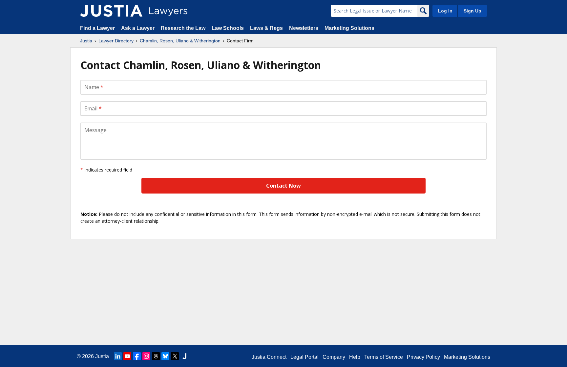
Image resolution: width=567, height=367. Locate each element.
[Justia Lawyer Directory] (111, 11)
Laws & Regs (266, 28)
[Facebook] (137, 356)
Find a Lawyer (97, 28)
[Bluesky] (165, 356)
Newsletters (303, 28)
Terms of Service (383, 357)
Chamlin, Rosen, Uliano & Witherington (180, 40)
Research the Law (183, 28)
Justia (86, 40)
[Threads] (156, 356)
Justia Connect (269, 357)
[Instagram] (146, 356)
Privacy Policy (423, 357)
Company (334, 357)
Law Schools (228, 28)
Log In (445, 10)
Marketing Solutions (349, 28)
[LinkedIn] (118, 356)
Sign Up (472, 10)
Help (354, 357)
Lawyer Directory (116, 40)
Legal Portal (304, 357)
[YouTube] (127, 356)
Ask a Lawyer (138, 28)
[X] (175, 356)
